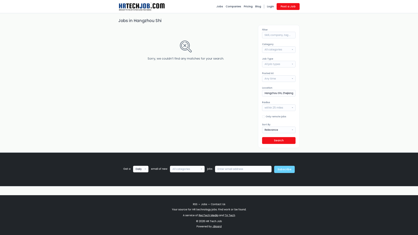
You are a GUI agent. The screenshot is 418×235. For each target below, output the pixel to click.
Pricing (248, 6)
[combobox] (279, 49)
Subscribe (284, 169)
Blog (258, 6)
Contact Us (218, 204)
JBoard (217, 226)
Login (270, 6)
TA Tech (230, 215)
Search (279, 140)
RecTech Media (208, 215)
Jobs (219, 6)
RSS (195, 204)
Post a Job (288, 6)
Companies (233, 6)
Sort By (266, 124)
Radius (266, 102)
